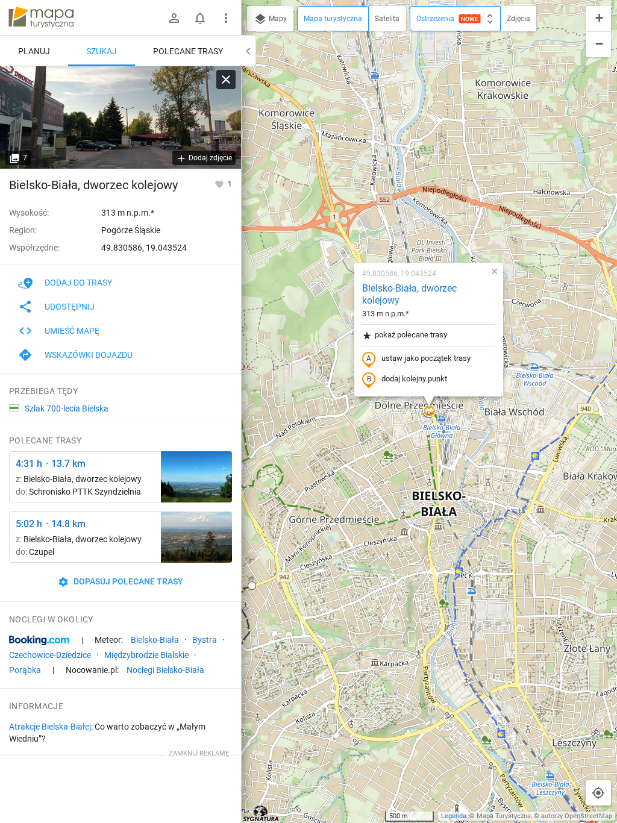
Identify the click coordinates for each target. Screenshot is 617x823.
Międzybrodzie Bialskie (146, 655)
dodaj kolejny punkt (414, 378)
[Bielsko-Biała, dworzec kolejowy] (120, 117)
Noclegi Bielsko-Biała (165, 670)
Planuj (34, 51)
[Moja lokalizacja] (598, 793)
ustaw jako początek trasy (426, 358)
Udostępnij (70, 306)
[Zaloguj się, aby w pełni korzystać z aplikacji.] (220, 184)
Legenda (453, 816)
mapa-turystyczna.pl (41, 17)
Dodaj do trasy (78, 282)
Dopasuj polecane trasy (127, 581)
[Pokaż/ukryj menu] (226, 18)
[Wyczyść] (226, 79)
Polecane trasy (188, 51)
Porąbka (25, 670)
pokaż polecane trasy (411, 334)
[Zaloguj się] (174, 18)
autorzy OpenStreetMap (576, 816)
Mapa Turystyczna (504, 816)
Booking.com (39, 640)
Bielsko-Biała (155, 640)
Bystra (204, 640)
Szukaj (101, 51)
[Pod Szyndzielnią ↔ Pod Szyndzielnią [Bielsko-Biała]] (196, 476)
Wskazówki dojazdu (89, 355)
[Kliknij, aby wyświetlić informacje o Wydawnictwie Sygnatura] (261, 813)
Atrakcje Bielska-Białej (50, 726)
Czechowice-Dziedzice (50, 655)
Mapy (277, 18)
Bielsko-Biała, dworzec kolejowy (409, 295)
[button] (252, 585)
